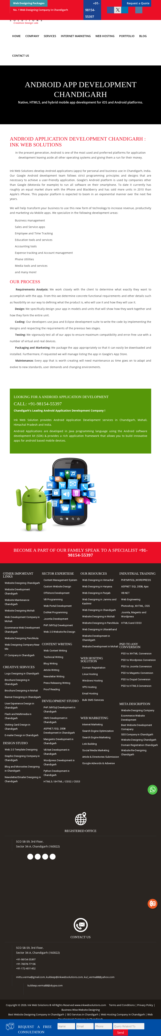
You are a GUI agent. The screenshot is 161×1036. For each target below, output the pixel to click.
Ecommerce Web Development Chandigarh (22, 629)
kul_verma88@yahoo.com (99, 977)
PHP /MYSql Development (58, 625)
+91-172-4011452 (26, 968)
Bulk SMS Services (93, 700)
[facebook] (110, 10)
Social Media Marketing (95, 750)
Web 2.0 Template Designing (21, 749)
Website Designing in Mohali (98, 616)
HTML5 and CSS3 (131, 622)
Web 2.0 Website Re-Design (59, 631)
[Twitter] (38, 857)
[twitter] (117, 10)
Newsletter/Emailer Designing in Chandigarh (23, 779)
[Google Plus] (53, 857)
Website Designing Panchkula (21, 638)
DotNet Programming (56, 612)
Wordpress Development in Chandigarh (59, 762)
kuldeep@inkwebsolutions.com (64, 977)
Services (50, 36)
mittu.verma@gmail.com (30, 977)
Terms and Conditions (122, 1005)
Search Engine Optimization (98, 730)
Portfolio (126, 36)
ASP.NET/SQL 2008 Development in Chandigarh (59, 730)
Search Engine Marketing (96, 737)
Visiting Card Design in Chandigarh (17, 726)
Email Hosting (90, 693)
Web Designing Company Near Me (22, 646)
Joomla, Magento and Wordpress (133, 614)
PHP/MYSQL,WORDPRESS (136, 580)
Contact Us (20, 55)
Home (16, 36)
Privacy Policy (145, 1005)
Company (32, 36)
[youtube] (131, 10)
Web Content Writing (55, 650)
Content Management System (60, 580)
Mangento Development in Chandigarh (58, 741)
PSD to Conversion (136, 653)
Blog (143, 36)
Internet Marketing (76, 36)
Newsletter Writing (54, 676)
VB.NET (125, 592)
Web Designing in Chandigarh (99, 610)
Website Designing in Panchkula (100, 622)
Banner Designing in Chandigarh (23, 697)
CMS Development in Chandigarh (55, 720)
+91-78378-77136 (26, 964)
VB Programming (53, 599)
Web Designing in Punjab (96, 592)
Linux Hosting (90, 674)
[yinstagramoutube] (138, 10)
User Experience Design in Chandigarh (19, 705)
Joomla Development (56, 618)
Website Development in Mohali (100, 646)
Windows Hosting (92, 680)
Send (120, 1032)
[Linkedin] (45, 857)
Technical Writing (53, 657)
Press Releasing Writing (57, 682)
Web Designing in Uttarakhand (99, 629)
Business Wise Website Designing (80, 1010)
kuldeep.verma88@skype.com (45, 985)
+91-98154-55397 (92, 10)
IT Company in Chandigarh (20, 655)
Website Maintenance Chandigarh (17, 602)
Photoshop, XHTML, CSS (135, 605)
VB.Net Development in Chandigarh (57, 751)
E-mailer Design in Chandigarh (21, 735)
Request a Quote (138, 3)
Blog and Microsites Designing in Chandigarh (22, 768)
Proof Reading (52, 689)
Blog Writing (51, 663)
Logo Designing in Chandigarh (22, 673)
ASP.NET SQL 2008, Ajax (134, 586)
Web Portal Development (58, 605)
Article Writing (51, 670)
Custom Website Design (57, 586)
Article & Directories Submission (100, 756)
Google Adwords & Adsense (98, 763)
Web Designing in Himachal (97, 580)
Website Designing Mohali (20, 610)
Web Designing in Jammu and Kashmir (99, 601)
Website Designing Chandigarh (22, 583)
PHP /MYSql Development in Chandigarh (59, 709)
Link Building (89, 743)
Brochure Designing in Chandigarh (17, 682)
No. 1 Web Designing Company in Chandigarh (40, 10)
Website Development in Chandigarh (96, 637)
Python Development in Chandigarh (57, 773)
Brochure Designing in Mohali (21, 690)
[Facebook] (30, 857)
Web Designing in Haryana (97, 586)
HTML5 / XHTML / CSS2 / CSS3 (62, 781)
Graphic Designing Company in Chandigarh (22, 758)
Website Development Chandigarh (17, 591)
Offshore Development (57, 592)
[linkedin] (124, 10)
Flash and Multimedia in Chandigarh (18, 716)
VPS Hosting (89, 687)
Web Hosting (104, 36)
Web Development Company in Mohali (22, 619)
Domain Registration (93, 667)
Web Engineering (130, 599)
